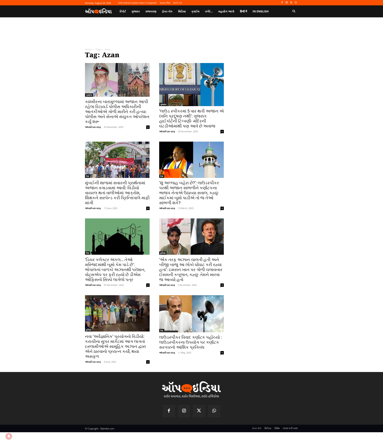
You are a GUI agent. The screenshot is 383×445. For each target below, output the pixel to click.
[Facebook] (282, 2)
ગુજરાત (163, 104)
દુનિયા (162, 253)
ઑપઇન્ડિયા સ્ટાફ (93, 126)
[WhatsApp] (295, 2)
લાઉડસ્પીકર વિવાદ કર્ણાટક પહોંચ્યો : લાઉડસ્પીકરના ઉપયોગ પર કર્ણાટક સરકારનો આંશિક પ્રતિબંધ (190, 342)
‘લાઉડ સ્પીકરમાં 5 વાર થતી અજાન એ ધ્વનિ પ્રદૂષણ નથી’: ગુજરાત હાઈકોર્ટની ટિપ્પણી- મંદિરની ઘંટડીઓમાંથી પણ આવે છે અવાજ (191, 118)
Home (88, 49)
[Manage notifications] (9, 436)
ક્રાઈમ (89, 95)
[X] (291, 2)
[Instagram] (286, 2)
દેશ (87, 176)
